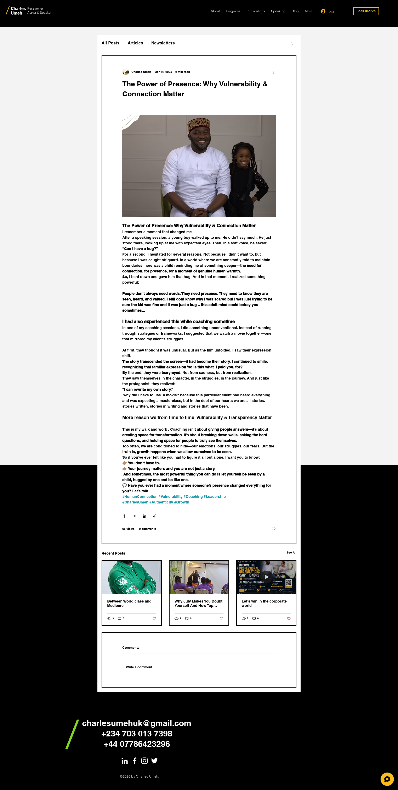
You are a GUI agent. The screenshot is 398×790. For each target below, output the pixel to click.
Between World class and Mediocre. (129, 603)
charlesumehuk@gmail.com (136, 723)
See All (291, 552)
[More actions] (273, 71)
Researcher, (35, 8)
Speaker (45, 13)
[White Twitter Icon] (154, 760)
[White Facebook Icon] (134, 760)
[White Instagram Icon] (144, 760)
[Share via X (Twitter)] (134, 516)
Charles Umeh (18, 11)
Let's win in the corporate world (264, 603)
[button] (291, 43)
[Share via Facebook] (124, 516)
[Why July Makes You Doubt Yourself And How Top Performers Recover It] (199, 577)
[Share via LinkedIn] (145, 516)
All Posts (110, 42)
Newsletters (163, 42)
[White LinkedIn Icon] (124, 760)
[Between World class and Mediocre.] (131, 577)
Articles (135, 42)
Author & (33, 13)
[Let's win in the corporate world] (266, 577)
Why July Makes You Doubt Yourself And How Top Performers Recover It (198, 603)
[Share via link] (155, 516)
